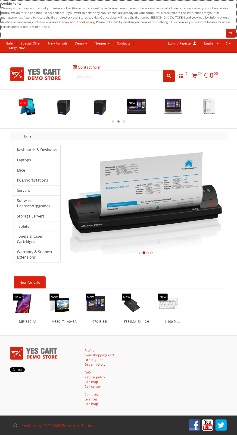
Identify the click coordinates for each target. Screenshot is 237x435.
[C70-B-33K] (136, 106)
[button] (79, 203)
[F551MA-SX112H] (132, 303)
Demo (80, 43)
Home (26, 136)
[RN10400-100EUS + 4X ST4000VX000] (100, 106)
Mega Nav (17, 48)
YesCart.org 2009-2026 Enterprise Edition (58, 425)
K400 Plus (172, 321)
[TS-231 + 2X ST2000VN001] (209, 106)
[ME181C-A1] (23, 303)
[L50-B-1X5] (173, 106)
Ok (231, 33)
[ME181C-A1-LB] (28, 106)
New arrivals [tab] (29, 282)
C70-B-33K (100, 321)
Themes (100, 43)
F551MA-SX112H (136, 321)
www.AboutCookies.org (78, 22)
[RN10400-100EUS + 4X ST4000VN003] (64, 106)
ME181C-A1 (28, 321)
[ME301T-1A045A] (59, 303)
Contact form (90, 67)
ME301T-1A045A (64, 321)
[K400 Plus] (168, 303)
